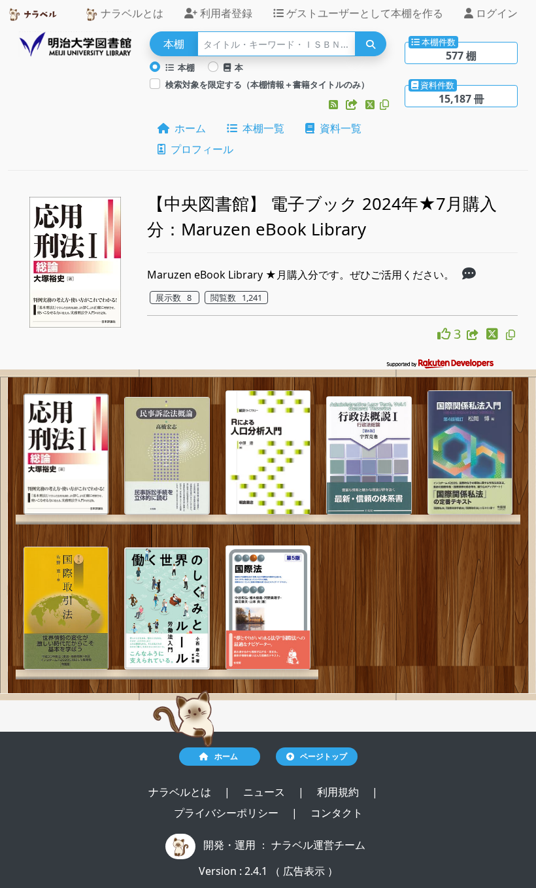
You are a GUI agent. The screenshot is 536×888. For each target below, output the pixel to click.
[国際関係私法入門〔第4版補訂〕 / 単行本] (470, 453)
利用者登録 (224, 13)
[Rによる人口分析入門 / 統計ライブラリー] (268, 453)
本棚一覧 (260, 128)
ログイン (495, 13)
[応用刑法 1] (66, 454)
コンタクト (336, 813)
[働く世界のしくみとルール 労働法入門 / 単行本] (167, 609)
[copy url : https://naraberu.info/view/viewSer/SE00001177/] (510, 335)
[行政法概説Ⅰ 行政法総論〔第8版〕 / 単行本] (368, 456)
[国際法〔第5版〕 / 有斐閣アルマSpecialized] (268, 607)
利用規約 (339, 792)
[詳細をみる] (469, 274)
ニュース (265, 792)
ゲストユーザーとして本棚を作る (363, 13)
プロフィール (199, 149)
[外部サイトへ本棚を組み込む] (353, 104)
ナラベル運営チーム (318, 845)
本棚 (184, 67)
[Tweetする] (371, 104)
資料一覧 (337, 128)
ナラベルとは (130, 13)
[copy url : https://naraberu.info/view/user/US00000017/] (384, 104)
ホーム (187, 128)
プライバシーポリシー (227, 813)
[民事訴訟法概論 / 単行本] (167, 456)
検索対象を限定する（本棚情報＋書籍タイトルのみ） (267, 84)
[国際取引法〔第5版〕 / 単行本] (66, 608)
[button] (334, 104)
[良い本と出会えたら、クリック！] (445, 334)
